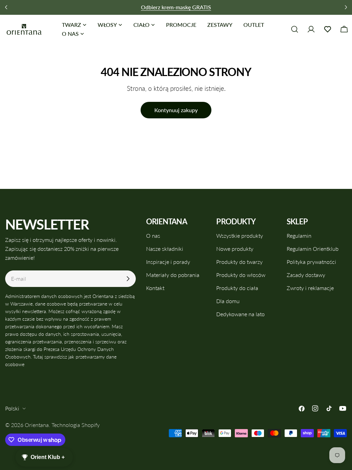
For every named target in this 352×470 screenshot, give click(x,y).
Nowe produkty (234, 248)
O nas (153, 235)
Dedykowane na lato (240, 314)
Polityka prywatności (311, 261)
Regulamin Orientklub (313, 248)
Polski (12, 408)
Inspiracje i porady (168, 261)
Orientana (37, 424)
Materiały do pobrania (172, 274)
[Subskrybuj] (128, 278)
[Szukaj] (294, 29)
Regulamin (299, 235)
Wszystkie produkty (239, 235)
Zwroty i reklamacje (310, 288)
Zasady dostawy (306, 274)
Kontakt (155, 288)
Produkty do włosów (240, 274)
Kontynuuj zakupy (176, 110)
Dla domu (228, 301)
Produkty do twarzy (239, 261)
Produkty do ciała (237, 288)
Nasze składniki (164, 248)
